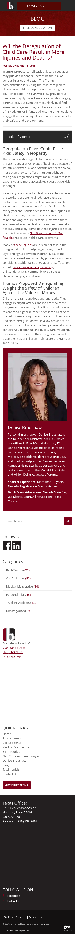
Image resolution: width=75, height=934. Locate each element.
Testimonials (11, 769)
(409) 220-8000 (13, 817)
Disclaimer (21, 917)
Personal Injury (19, 595)
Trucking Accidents (21, 603)
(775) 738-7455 (27, 821)
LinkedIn (13, 901)
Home (7, 734)
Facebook (13, 896)
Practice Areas (12, 738)
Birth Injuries (11, 752)
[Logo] (10, 5)
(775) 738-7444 (38, 5)
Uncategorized (18, 611)
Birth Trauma (18, 570)
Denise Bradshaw (14, 760)
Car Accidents (18, 578)
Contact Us (10, 774)
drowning (46, 267)
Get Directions (16, 785)
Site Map (8, 917)
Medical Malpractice (22, 586)
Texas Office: (15, 803)
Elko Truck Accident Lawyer (21, 756)
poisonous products (25, 267)
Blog (6, 765)
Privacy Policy (35, 917)
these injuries (23, 245)
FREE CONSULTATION (37, 28)
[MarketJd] (67, 928)
